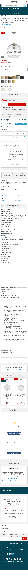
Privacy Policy (8, 547)
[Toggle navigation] (2, 2)
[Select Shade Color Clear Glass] (2, 89)
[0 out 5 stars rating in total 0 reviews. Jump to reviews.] (7, 401)
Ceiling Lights (5, 15)
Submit (24, 538)
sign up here (8, 124)
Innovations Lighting (6, 24)
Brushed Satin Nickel (19, 195)
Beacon (21, 127)
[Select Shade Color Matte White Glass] (6, 89)
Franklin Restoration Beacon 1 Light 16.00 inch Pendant (20, 395)
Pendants (17, 190)
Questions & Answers (14, 443)
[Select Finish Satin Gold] (14, 81)
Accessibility (20, 549)
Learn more (4, 110)
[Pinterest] (7, 559)
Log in (2, 123)
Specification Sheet (20, 359)
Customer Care (4, 528)
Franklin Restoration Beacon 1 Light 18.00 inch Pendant (7, 395)
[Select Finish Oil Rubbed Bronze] (2, 81)
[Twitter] (12, 559)
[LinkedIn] (20, 559)
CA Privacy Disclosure (20, 547)
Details (9, 62)
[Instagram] (15, 559)
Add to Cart (17, 104)
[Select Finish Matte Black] (22, 77)
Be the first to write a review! (14, 433)
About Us (3, 531)
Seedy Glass (17, 200)
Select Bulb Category (5, 66)
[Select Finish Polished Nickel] (10, 81)
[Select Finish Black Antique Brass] (10, 77)
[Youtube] (17, 559)
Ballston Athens (4, 195)
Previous (1, 46)
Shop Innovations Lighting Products (10, 480)
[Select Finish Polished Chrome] (6, 81)
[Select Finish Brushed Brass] (14, 77)
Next (26, 46)
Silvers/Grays (4, 200)
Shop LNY (3, 525)
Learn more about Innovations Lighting (10, 478)
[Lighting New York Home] (14, 2)
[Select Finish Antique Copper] (6, 77)
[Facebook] (9, 559)
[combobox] (14, 5)
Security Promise (7, 549)
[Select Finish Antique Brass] (2, 77)
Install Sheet (7, 359)
